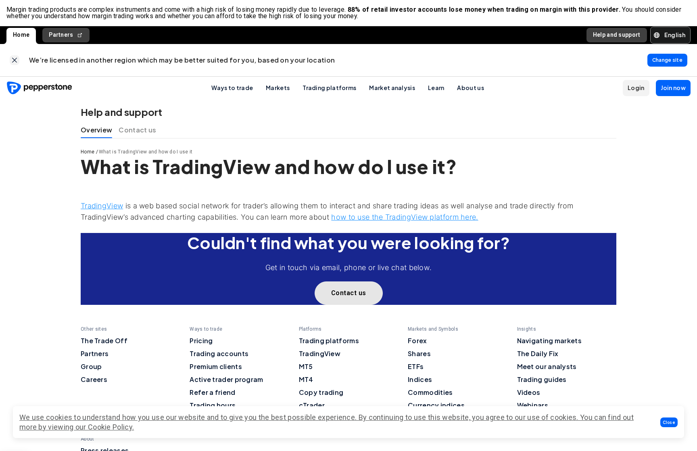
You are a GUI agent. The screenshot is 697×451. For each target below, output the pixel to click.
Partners (61, 34)
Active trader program (226, 379)
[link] (14, 60)
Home (21, 34)
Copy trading (321, 392)
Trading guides (542, 379)
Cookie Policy (110, 427)
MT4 (306, 379)
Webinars (532, 405)
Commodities (430, 392)
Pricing (201, 340)
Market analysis (392, 87)
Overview (96, 130)
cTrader (312, 405)
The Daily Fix (538, 353)
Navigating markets (549, 340)
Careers (94, 379)
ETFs (416, 366)
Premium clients (216, 366)
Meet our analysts (547, 366)
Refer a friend (212, 392)
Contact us (137, 130)
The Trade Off (104, 340)
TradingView (102, 205)
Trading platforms (329, 87)
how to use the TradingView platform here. (404, 217)
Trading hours (213, 405)
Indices (420, 379)
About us (470, 87)
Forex (417, 340)
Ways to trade (232, 87)
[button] (669, 422)
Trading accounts (219, 353)
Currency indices (436, 405)
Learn (436, 87)
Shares (419, 353)
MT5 (306, 366)
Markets (278, 87)
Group (91, 366)
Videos (528, 392)
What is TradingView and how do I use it (146, 152)
